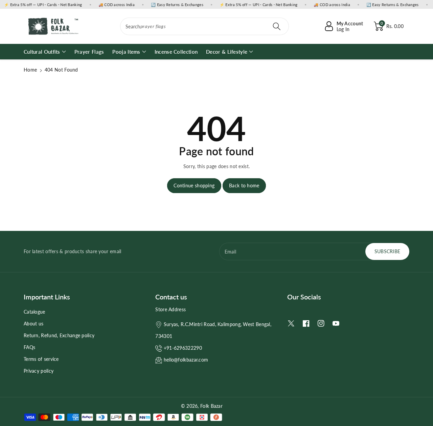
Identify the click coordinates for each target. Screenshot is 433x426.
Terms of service (41, 359)
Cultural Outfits (42, 52)
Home (30, 70)
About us (33, 323)
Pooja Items (126, 52)
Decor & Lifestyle (226, 52)
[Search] (276, 26)
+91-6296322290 (183, 348)
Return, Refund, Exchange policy (59, 335)
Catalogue (34, 312)
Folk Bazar (211, 406)
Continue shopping (194, 185)
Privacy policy (38, 371)
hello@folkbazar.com (186, 360)
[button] (388, 26)
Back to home (244, 185)
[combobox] (204, 26)
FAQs (29, 347)
